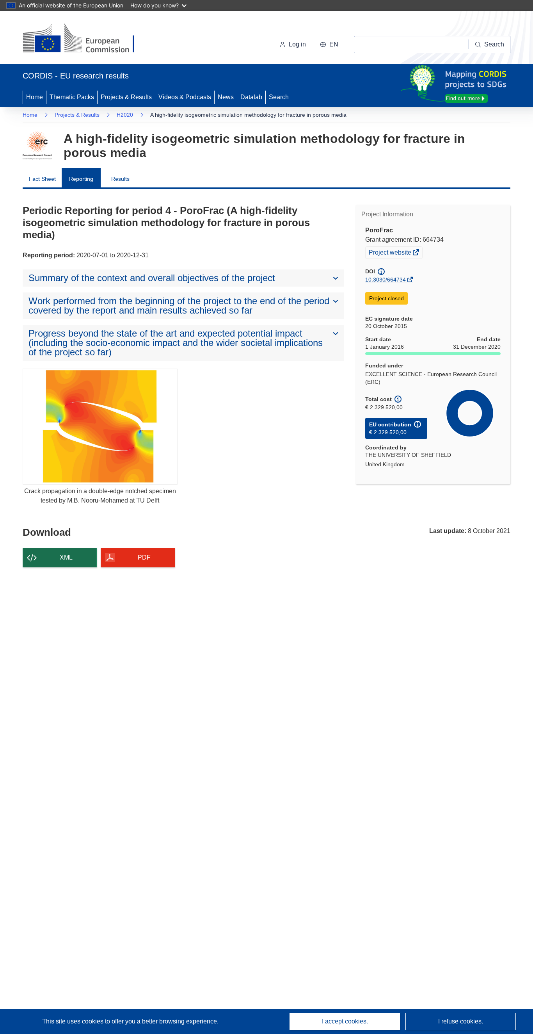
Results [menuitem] (120, 179)
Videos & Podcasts (184, 97)
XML (66, 557)
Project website (390, 253)
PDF (144, 557)
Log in (297, 44)
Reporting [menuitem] (81, 179)
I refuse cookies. (460, 1021)
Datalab (251, 97)
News (226, 97)
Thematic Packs (72, 97)
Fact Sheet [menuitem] (42, 179)
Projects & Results (126, 97)
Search (279, 97)
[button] (329, 44)
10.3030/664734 (385, 279)
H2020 (125, 115)
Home (34, 97)
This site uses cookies (73, 1021)
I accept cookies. (345, 1021)
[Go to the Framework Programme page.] (37, 146)
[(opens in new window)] (86, 39)
